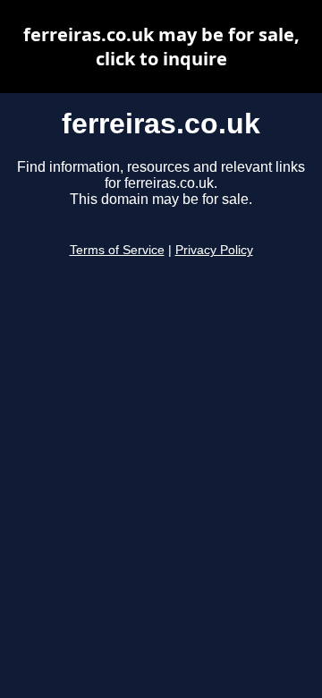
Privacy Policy (214, 250)
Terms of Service (117, 250)
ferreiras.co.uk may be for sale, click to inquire (161, 46)
